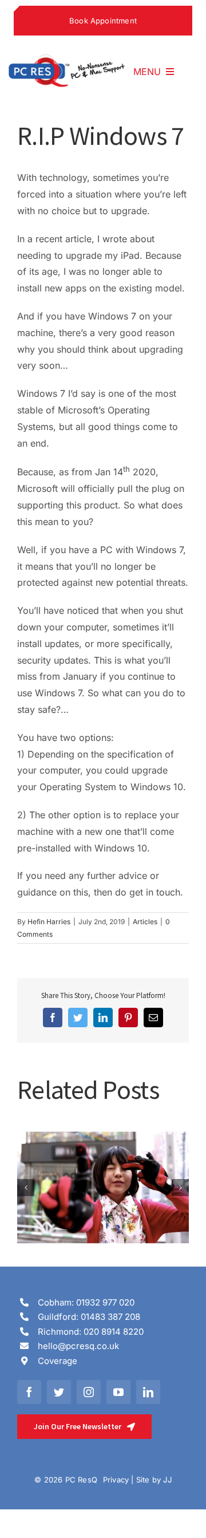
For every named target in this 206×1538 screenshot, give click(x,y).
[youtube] (118, 1392)
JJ (167, 1479)
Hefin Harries (48, 921)
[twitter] (59, 1392)
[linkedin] (148, 1392)
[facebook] (29, 1392)
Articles (145, 921)
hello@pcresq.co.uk (78, 1345)
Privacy (116, 1479)
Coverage (57, 1360)
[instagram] (89, 1392)
